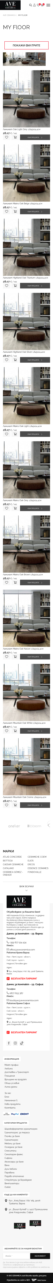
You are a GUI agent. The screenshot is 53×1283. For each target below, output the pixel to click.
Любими (9, 1068)
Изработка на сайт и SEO (18, 1280)
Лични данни (11, 1087)
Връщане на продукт (16, 1079)
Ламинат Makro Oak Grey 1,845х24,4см (22, 500)
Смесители (10, 1151)
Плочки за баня (12, 1136)
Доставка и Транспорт (17, 1072)
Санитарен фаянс (14, 1154)
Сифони (8, 1158)
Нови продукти (12, 1104)
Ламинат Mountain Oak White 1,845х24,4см (24, 723)
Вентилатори (12, 1183)
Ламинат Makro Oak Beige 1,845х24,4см (22, 203)
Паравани (9, 1172)
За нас (8, 1093)
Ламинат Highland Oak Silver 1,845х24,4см (24, 352)
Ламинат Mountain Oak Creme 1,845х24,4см (24, 797)
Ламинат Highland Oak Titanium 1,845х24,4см (25, 278)
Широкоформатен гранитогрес (21, 1129)
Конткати (10, 1108)
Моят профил (11, 1065)
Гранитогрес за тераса (17, 1132)
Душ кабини (11, 1169)
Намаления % (11, 1100)
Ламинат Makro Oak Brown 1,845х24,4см (23, 574)
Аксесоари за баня (14, 1162)
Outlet (8, 1187)
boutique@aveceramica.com (24, 1000)
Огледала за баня (13, 1147)
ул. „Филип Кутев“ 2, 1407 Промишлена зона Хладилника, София (24, 1023)
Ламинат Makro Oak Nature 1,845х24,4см (23, 649)
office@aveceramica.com (22, 949)
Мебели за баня (12, 1143)
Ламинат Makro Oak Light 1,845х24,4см (22, 426)
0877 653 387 (16, 993)
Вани (7, 1165)
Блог (7, 1097)
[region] (27, 1230)
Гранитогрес (11, 1140)
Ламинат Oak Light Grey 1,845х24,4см (21, 129)
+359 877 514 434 (18, 942)
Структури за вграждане (18, 1180)
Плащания (10, 1076)
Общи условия (12, 1083)
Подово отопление (14, 1176)
